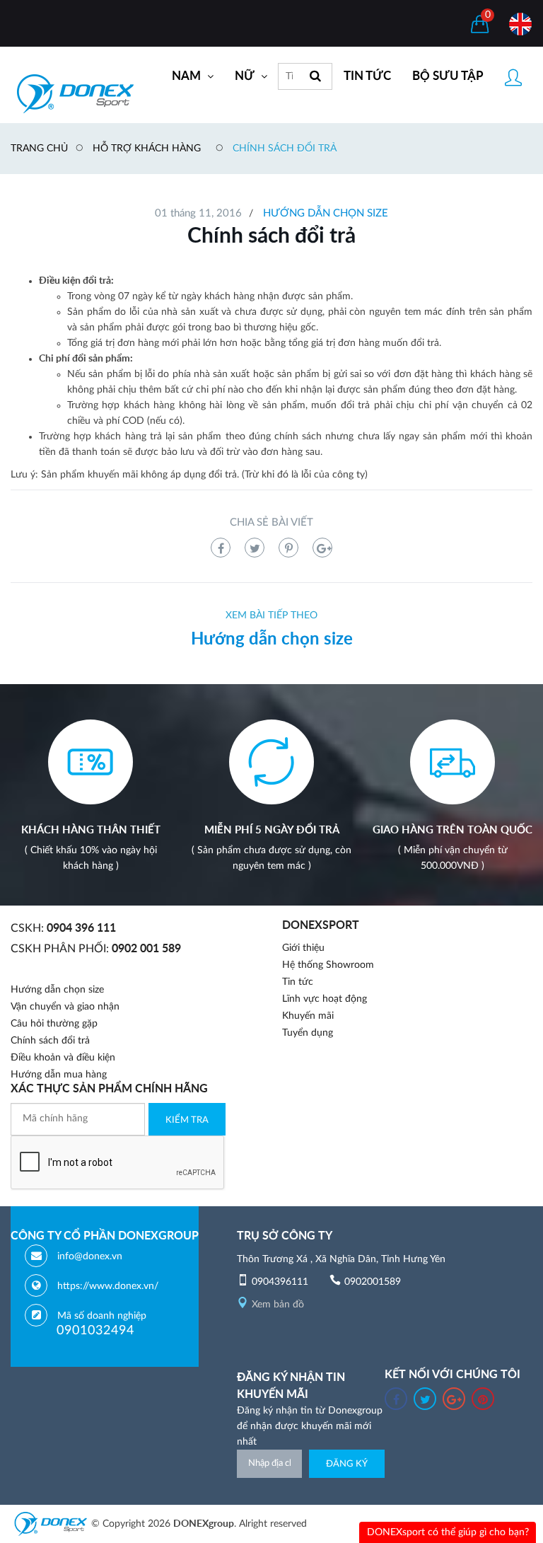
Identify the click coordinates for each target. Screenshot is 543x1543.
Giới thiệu (303, 948)
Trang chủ (39, 149)
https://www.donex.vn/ (107, 1286)
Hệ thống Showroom (328, 965)
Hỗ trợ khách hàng (147, 149)
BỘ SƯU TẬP (448, 76)
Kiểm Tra (187, 1120)
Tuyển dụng (307, 1033)
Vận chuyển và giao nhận (65, 1007)
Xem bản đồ (278, 1305)
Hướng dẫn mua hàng (59, 1075)
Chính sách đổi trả (285, 149)
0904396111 (280, 1282)
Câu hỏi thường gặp (54, 1024)
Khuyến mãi (308, 1016)
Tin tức (297, 982)
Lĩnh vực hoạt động (324, 999)
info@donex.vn (89, 1256)
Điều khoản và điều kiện (63, 1058)
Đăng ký (347, 1464)
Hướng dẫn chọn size (325, 213)
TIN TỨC (367, 76)
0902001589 (372, 1282)
